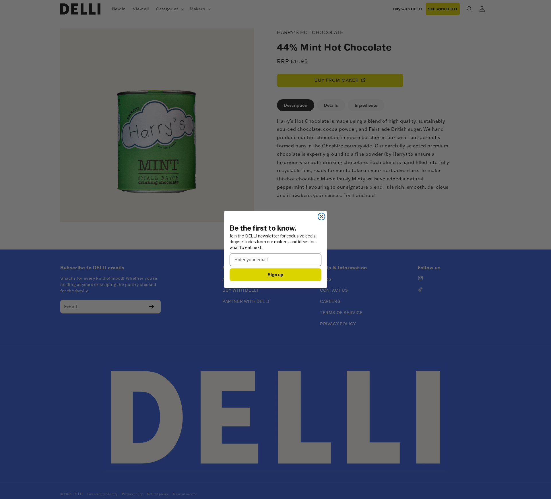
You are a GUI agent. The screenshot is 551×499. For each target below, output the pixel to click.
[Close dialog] (321, 216)
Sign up (275, 274)
